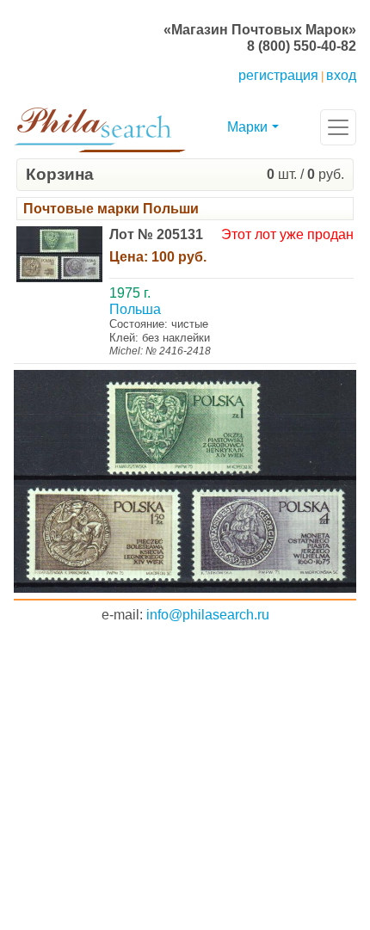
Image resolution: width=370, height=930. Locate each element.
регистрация (278, 75)
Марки (247, 127)
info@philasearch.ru (207, 614)
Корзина (60, 174)
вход (341, 75)
